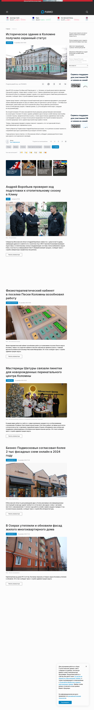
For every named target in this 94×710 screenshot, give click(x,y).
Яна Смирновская (15, 142)
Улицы (9, 147)
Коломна (47, 147)
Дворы (16, 147)
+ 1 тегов (55, 147)
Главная (8, 28)
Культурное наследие (34, 147)
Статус (23, 147)
